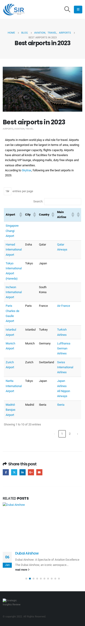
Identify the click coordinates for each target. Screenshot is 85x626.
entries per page (22, 191)
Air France (63, 305)
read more (21, 569)
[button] (67, 9)
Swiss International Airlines (65, 367)
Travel (29, 129)
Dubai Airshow (27, 553)
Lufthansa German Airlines (63, 348)
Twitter (14, 472)
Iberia (60, 404)
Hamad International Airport (14, 249)
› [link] (77, 433)
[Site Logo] (14, 9)
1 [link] (62, 433)
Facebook (6, 472)
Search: (38, 201)
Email (39, 472)
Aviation (19, 129)
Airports (8, 129)
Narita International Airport (14, 386)
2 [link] (69, 433)
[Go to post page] (42, 524)
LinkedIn (22, 472)
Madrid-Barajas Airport (10, 410)
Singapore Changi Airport (12, 231)
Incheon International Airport (14, 292)
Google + (31, 472)
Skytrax (26, 170)
